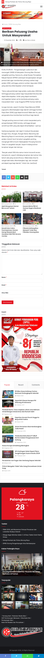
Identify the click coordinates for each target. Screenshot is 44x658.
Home (5, 24)
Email (4, 285)
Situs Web (5, 293)
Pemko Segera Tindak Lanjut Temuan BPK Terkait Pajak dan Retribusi (20, 573)
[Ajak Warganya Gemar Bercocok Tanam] (11, 196)
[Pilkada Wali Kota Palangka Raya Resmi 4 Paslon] (8, 605)
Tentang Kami (6, 616)
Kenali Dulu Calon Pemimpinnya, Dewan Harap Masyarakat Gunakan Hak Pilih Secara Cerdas (11, 232)
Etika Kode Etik (25, 618)
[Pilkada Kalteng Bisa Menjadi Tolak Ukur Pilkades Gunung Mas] (32, 218)
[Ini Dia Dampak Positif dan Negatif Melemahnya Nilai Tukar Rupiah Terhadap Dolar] (8, 596)
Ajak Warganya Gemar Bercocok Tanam (10, 207)
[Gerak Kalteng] (9, 6)
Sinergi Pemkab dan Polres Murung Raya (16, 540)
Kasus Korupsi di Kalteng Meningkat (15, 446)
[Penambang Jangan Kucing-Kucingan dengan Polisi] (35, 605)
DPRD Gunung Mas (15, 24)
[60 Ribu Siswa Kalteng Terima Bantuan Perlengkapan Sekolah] (7, 394)
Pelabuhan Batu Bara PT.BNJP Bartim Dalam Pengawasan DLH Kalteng (27, 438)
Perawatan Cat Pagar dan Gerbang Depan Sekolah (21, 460)
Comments (36, 385)
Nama (4, 277)
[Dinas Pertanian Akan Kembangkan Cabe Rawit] (7, 429)
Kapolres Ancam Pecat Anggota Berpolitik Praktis (27, 418)
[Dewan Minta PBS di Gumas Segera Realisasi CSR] (32, 196)
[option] (22, 564)
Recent (20, 385)
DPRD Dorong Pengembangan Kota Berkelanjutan (19, 543)
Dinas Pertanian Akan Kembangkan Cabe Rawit (28, 428)
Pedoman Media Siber (19, 616)
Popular (7, 385)
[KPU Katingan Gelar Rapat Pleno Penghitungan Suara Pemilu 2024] (7, 454)
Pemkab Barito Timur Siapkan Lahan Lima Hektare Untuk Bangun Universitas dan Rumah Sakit (20, 411)
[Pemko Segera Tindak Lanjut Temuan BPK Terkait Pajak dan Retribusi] (22, 564)
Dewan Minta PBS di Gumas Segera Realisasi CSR (32, 208)
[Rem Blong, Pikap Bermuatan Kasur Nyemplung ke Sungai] (22, 605)
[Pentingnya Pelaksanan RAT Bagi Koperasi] (35, 596)
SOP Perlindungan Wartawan (11, 618)
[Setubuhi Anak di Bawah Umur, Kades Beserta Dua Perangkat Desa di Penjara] (22, 588)
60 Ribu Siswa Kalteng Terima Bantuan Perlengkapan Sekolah (27, 392)
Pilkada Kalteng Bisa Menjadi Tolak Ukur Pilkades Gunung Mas (31, 230)
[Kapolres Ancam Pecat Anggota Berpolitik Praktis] (7, 420)
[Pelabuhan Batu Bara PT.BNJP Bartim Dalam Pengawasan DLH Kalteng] (7, 439)
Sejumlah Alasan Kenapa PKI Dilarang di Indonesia (25, 401)
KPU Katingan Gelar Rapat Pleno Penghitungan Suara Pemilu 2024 (27, 452)
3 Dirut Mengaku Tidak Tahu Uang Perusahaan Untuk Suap (21, 467)
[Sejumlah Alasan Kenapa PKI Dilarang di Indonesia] (7, 403)
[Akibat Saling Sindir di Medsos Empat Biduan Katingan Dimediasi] (35, 588)
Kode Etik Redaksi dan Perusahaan (12, 622)
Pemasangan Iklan (7, 620)
